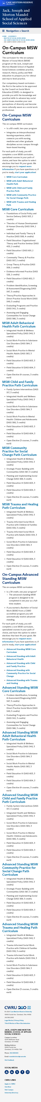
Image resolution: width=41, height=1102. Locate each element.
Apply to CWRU (10, 1084)
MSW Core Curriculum (17, 177)
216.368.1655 (14, 1053)
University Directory (11, 1093)
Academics (12, 36)
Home (4, 36)
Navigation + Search (15, 31)
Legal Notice (9, 1020)
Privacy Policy (19, 1020)
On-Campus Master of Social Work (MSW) (19, 40)
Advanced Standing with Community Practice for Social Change (21, 673)
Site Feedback (9, 1060)
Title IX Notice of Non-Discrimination (17, 1023)
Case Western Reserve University (21, 1012)
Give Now (8, 1087)
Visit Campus (9, 1090)
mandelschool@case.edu (17, 1056)
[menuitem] (20, 1083)
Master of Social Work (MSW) (15, 38)
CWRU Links (10, 1080)
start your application (25, 172)
